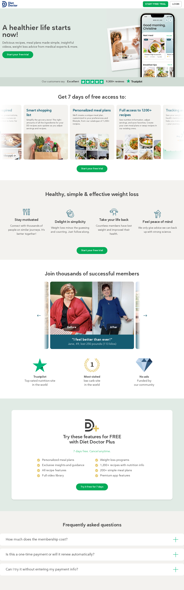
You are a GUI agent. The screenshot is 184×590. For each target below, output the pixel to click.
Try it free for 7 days (92, 487)
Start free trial (155, 4)
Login (175, 4)
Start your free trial (18, 54)
